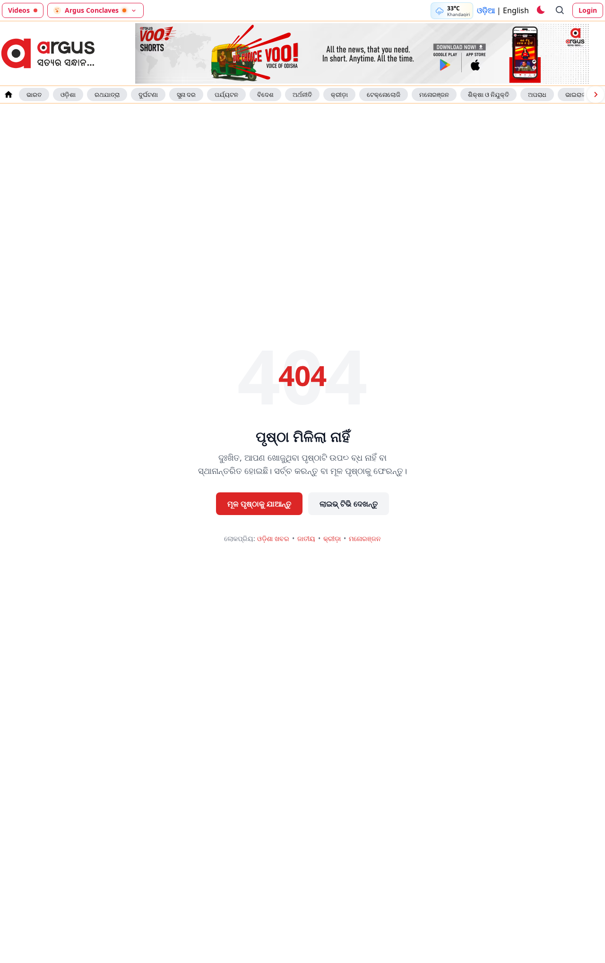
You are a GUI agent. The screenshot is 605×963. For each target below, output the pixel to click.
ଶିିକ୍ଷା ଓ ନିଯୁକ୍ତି (488, 94)
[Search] (560, 10)
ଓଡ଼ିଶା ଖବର (273, 538)
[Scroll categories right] (595, 94)
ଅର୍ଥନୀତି (302, 94)
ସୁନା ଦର (186, 94)
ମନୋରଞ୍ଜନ (434, 94)
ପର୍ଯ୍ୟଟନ (226, 94)
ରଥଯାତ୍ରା (107, 94)
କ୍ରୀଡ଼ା (339, 94)
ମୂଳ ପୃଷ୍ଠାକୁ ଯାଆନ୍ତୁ (259, 504)
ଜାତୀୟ (306, 538)
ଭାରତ (34, 94)
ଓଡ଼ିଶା (68, 94)
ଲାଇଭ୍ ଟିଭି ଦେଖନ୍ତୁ (349, 504)
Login (588, 10)
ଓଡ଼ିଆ (486, 10)
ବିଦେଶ (265, 94)
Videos (19, 10)
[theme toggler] (540, 10)
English (516, 10)
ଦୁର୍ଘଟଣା (148, 94)
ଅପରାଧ (537, 94)
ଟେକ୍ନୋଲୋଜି (383, 94)
